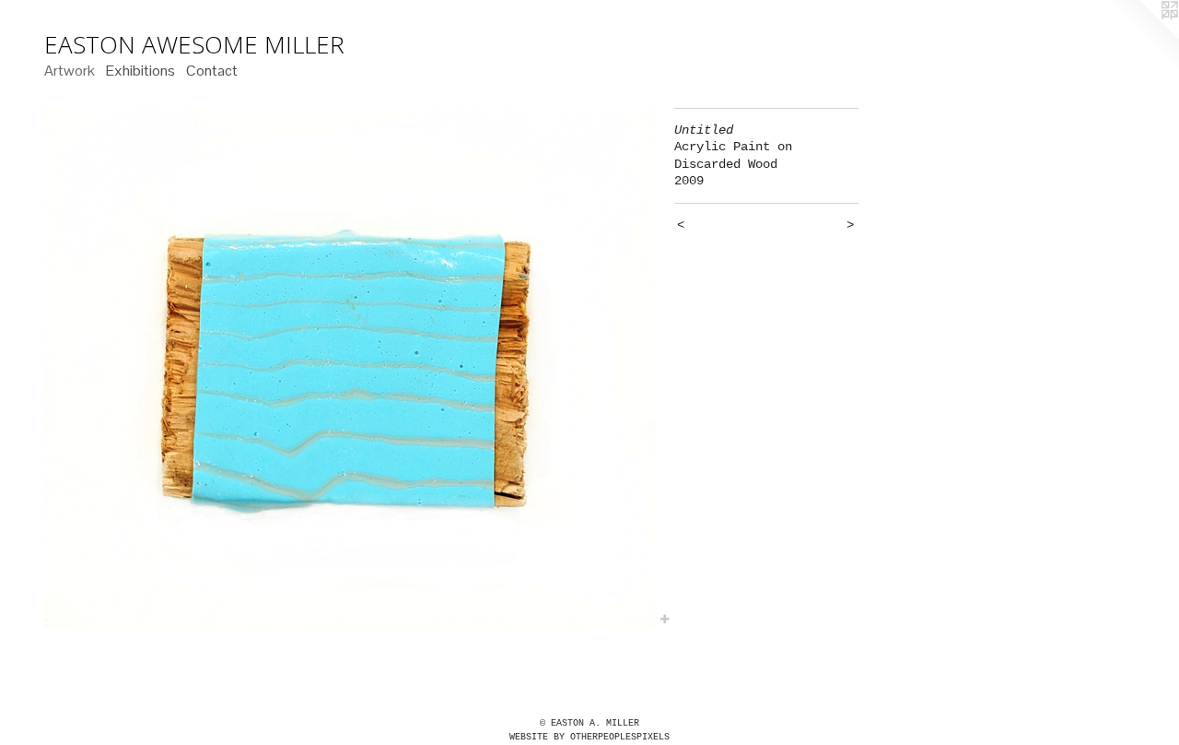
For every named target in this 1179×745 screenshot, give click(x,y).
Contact (212, 70)
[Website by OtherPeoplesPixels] (1142, 37)
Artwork (69, 70)
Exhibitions (140, 70)
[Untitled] (350, 369)
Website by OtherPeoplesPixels (589, 737)
